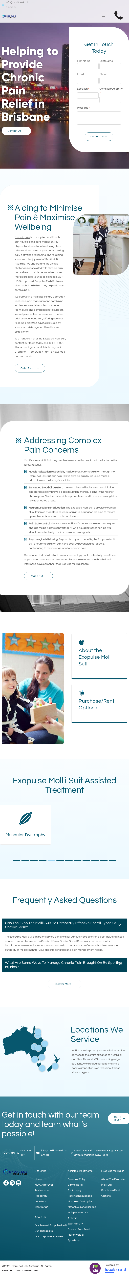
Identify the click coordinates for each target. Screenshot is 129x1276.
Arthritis (72, 1218)
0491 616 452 (55, 343)
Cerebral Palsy (76, 1179)
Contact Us (41, 1207)
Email (81, 74)
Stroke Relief (75, 1184)
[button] (16, 860)
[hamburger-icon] (103, 16)
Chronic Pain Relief (79, 1229)
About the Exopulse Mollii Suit (96, 657)
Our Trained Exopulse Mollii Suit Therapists (51, 1228)
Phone (104, 74)
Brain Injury (74, 1190)
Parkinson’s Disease (80, 1196)
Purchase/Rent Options (110, 1193)
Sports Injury (75, 1223)
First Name (83, 61)
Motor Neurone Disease (82, 1207)
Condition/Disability (111, 90)
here (86, 564)
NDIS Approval (44, 1184)
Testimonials (42, 1190)
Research (41, 1196)
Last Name (106, 61)
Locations (41, 1201)
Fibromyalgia (76, 1234)
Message (83, 107)
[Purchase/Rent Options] (82, 693)
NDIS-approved (24, 281)
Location (83, 88)
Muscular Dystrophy (80, 1201)
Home (38, 1179)
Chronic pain (22, 237)
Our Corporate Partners (49, 1236)
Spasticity (74, 1240)
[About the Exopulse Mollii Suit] (82, 643)
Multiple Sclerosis (78, 1212)
